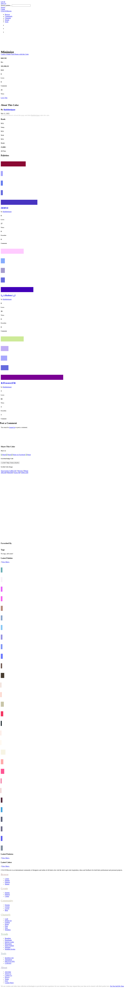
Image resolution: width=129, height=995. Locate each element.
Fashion (7, 922)
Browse (7, 14)
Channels (8, 18)
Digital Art (8, 921)
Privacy (7, 977)
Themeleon (8, 959)
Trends (7, 20)
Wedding (8, 930)
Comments (4, 86)
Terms (7, 979)
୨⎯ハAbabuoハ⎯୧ (8, 295)
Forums (7, 905)
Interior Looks (9, 942)
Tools (6, 22)
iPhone (26, 471)
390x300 (3, 472)
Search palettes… (6, 5)
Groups (7, 907)
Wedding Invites (10, 949)
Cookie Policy (9, 983)
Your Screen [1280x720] (9, 471)
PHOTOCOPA (10, 961)
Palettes (7, 880)
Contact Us (8, 975)
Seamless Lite (9, 958)
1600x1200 (24, 472)
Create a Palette (6, 54)
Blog (6, 910)
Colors (7, 879)
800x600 (10, 472)
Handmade (8, 940)
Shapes (7, 884)
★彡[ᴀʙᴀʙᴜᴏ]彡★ (8, 383)
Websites (7, 947)
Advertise (8, 972)
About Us (8, 974)
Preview (20, 471)
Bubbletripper (9, 110)
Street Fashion (9, 945)
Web (6, 928)
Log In (3, 2)
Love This (4, 98)
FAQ (6, 981)
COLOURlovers (6, 11)
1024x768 (17, 472)
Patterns (7, 882)
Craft (6, 919)
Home (7, 924)
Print (6, 926)
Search (3, 7)
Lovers (7, 908)
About (4, 967)
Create (3, 9)
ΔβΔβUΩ (4, 208)
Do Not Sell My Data (117, 986)
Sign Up (3, 3)
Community (8, 16)
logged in (12, 427)
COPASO (8, 963)
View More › (6, 562)
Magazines (8, 944)
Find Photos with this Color (20, 54)
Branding (8, 938)
